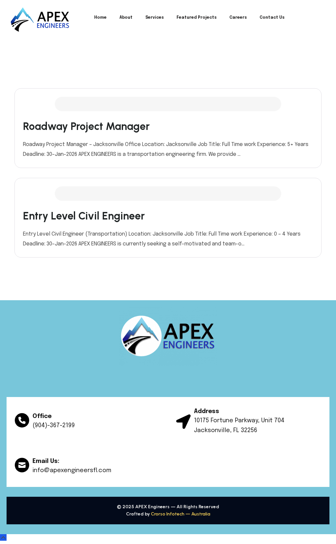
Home (100, 18)
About (126, 18)
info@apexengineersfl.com (71, 470)
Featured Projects (197, 18)
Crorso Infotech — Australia (180, 514)
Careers (238, 18)
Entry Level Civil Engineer (84, 216)
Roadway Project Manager (86, 126)
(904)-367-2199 (53, 426)
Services (154, 18)
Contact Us (272, 18)
